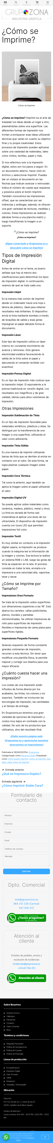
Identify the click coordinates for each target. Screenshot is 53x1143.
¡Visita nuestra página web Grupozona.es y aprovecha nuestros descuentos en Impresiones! (26, 740)
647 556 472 (26, 907)
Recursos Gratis (28, 755)
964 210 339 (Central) (26, 903)
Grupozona (34, 752)
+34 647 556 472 (26, 968)
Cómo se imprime (37, 759)
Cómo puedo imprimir (18, 759)
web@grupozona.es (26, 899)
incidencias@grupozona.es (26, 964)
